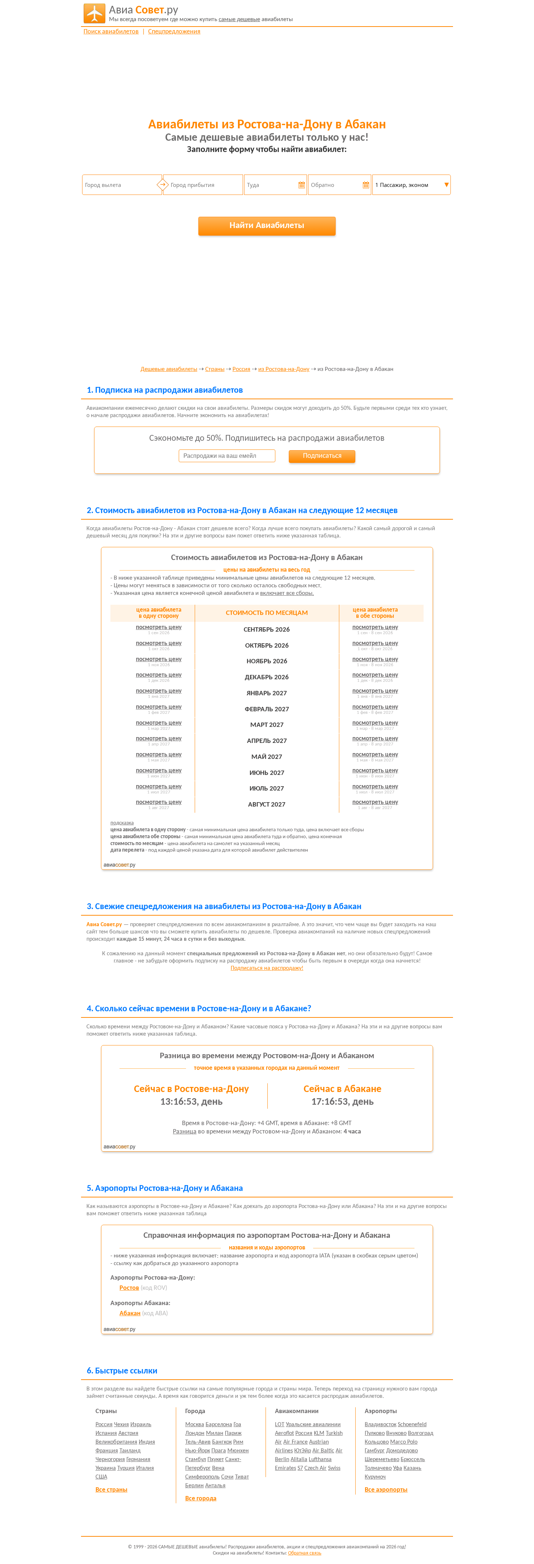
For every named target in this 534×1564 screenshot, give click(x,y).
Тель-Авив (198, 1442)
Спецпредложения (174, 31)
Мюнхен (238, 1451)
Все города (201, 1498)
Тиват (242, 1477)
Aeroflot (284, 1433)
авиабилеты (201, 14)
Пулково (375, 1433)
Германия (138, 1460)
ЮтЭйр (302, 1451)
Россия (241, 369)
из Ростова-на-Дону (284, 369)
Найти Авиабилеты (267, 225)
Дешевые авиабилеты (169, 369)
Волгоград (420, 1433)
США (101, 1477)
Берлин (194, 1486)
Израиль (140, 1425)
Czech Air (315, 1468)
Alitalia (299, 1460)
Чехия (121, 1425)
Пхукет (215, 1460)
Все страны (112, 1490)
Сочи (227, 1477)
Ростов (129, 1288)
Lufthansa (320, 1460)
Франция (107, 1451)
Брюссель (413, 1460)
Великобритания (116, 1442)
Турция (126, 1468)
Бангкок (222, 1442)
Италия (145, 1468)
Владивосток (380, 1425)
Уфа (397, 1468)
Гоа (237, 1425)
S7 (300, 1468)
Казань (412, 1468)
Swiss (334, 1468)
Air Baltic (323, 1451)
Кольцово (377, 1442)
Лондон (195, 1433)
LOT (279, 1425)
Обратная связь (304, 1553)
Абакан (130, 1313)
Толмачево (378, 1468)
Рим (238, 1442)
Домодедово (402, 1451)
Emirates (285, 1468)
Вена (218, 1468)
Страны (214, 369)
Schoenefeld (412, 1425)
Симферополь (202, 1477)
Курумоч (375, 1477)
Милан (214, 1433)
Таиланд (130, 1451)
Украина (106, 1468)
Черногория (110, 1460)
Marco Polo (403, 1442)
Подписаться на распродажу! (267, 968)
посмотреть (159, 627)
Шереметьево (382, 1460)
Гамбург (375, 1451)
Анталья (215, 1486)
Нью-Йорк (197, 1451)
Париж (233, 1433)
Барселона (219, 1425)
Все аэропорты (386, 1490)
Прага (218, 1451)
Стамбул (195, 1460)
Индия (147, 1442)
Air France (295, 1442)
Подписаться (322, 456)
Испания (106, 1433)
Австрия (128, 1433)
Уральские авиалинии (313, 1425)
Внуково (396, 1433)
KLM (319, 1433)
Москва (194, 1425)
